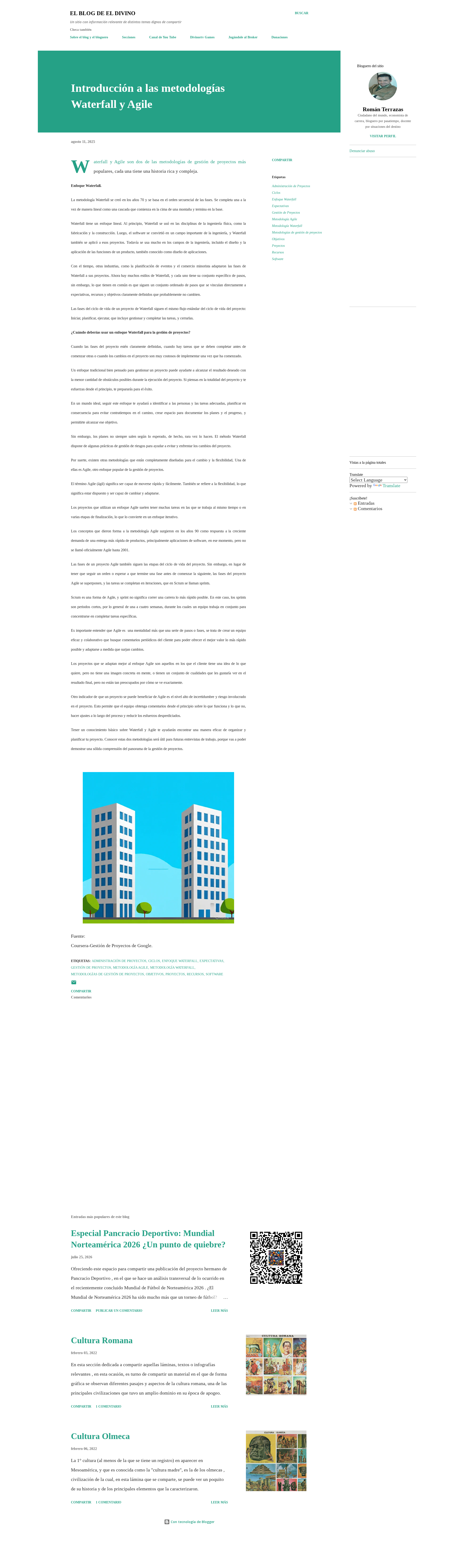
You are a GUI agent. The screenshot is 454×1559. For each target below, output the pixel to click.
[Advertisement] (151, 1156)
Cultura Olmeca (100, 1436)
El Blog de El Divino (102, 13)
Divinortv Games (202, 37)
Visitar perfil (383, 136)
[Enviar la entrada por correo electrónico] (74, 984)
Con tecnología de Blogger (192, 1521)
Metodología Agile (284, 219)
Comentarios (369, 508)
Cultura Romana (102, 1340)
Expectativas (280, 206)
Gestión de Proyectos (286, 212)
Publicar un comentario (119, 1310)
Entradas (366, 503)
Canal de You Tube (162, 37)
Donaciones (279, 37)
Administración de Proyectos (291, 186)
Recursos (278, 252)
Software (277, 259)
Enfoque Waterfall (284, 199)
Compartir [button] (282, 160)
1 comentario (108, 1406)
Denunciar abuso (362, 151)
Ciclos (276, 192)
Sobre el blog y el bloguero (89, 37)
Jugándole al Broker (243, 37)
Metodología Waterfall (287, 226)
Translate (391, 485)
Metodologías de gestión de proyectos (297, 232)
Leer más (219, 1310)
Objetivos (278, 239)
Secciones (128, 37)
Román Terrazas (383, 109)
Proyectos (278, 245)
